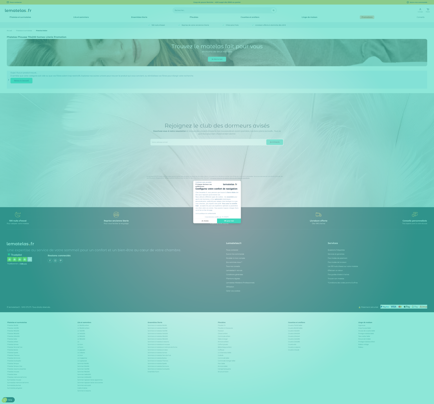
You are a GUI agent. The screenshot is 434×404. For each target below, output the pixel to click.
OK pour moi (229, 221)
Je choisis (205, 221)
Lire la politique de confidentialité (205, 213)
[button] (4, 400)
